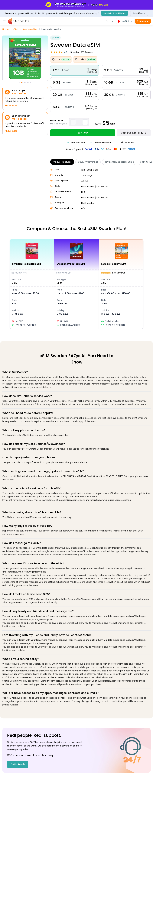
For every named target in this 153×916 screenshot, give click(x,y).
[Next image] (47, 59)
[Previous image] (3, 59)
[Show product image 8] (30, 82)
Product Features (62, 161)
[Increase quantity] (85, 122)
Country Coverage (88, 161)
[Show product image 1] (19, 82)
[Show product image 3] (22, 82)
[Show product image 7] (28, 82)
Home (5, 29)
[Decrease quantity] (73, 122)
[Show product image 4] (24, 82)
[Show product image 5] (25, 82)
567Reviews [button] (82, 52)
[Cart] (112, 21)
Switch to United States (115, 13)
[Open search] (106, 21)
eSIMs (16, 29)
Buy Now (83, 132)
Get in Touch (18, 764)
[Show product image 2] (21, 82)
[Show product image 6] (27, 82)
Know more (11, 105)
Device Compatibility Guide (119, 161)
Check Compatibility (132, 132)
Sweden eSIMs (30, 29)
